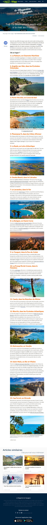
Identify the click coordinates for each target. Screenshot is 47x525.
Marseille (23, 306)
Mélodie (22, 19)
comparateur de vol (27, 131)
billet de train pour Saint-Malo (22, 364)
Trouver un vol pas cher (27, 513)
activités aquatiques (23, 228)
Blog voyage (5, 33)
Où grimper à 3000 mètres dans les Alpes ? (12, 468)
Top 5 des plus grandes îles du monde (33, 486)
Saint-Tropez (22, 191)
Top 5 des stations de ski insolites (12, 486)
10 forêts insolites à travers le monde (33, 468)
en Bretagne (17, 270)
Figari (27, 99)
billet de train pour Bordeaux (37, 412)
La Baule (20, 151)
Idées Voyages (23, 30)
